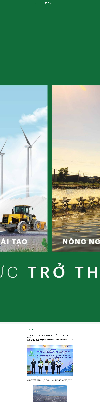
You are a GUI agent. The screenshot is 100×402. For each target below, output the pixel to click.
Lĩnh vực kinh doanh (37, 3)
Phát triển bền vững (64, 3)
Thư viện (32, 322)
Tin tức (71, 3)
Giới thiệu (29, 3)
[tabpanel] (50, 161)
